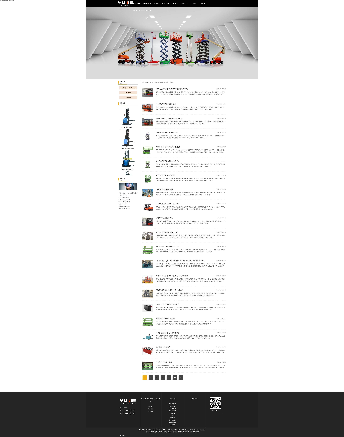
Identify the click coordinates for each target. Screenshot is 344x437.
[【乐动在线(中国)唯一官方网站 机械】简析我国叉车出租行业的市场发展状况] (147, 264)
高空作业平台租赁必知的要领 (165, 175)
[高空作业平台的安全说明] (147, 365)
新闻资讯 (194, 3)
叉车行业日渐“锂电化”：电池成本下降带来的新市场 (172, 89)
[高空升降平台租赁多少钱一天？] (147, 107)
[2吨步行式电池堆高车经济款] (128, 159)
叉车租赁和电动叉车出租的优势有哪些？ (169, 204)
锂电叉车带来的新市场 (163, 347)
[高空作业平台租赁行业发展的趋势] (147, 235)
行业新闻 (128, 92)
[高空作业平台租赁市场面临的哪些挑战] (147, 150)
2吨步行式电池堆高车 (128, 169)
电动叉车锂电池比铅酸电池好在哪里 (167, 304)
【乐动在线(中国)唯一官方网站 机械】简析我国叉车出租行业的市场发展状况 (180, 261)
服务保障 (150, 411)
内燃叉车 (172, 415)
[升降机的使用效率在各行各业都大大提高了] (147, 293)
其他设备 (172, 425)
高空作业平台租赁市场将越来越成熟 (167, 161)
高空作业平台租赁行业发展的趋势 (166, 232)
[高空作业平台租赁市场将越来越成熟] (147, 164)
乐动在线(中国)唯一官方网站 (7, 0)
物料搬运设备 (172, 404)
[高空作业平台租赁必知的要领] (147, 178)
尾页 (181, 377)
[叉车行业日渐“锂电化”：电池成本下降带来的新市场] (147, 92)
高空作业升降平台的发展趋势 (165, 318)
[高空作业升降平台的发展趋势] (147, 322)
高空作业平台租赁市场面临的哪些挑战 (168, 147)
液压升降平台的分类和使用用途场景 (167, 246)
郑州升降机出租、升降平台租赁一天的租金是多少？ (172, 276)
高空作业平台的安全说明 (164, 362)
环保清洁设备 (172, 420)
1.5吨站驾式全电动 (127, 127)
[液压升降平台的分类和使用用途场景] (147, 250)
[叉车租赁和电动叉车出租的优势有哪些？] (147, 207)
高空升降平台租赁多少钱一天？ (166, 104)
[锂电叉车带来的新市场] (147, 350)
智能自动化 (165, 3)
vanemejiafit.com (126, 208)
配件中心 (184, 3)
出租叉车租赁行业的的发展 (164, 218)
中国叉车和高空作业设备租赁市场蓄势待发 (169, 118)
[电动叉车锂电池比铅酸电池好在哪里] (147, 308)
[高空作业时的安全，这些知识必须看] (147, 136)
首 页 (151, 82)
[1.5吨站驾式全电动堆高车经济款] (128, 117)
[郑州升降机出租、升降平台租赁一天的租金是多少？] (147, 279)
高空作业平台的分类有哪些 (164, 189)
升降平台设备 (172, 411)
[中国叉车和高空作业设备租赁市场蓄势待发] (147, 122)
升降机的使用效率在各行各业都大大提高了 (169, 290)
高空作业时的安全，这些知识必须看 (167, 132)
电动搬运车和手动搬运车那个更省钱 (167, 333)
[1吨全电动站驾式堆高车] (128, 138)
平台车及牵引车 (172, 422)
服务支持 (128, 97)
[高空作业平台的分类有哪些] (147, 193)
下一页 (174, 377)
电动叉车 (172, 413)
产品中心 (156, 3)
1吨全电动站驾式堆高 (128, 148)
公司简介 (150, 406)
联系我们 (203, 3)
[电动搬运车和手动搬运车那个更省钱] (147, 336)
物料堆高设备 (172, 406)
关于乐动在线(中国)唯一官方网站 (146, 5)
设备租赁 (175, 3)
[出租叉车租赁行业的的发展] (147, 221)
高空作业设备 (172, 408)
